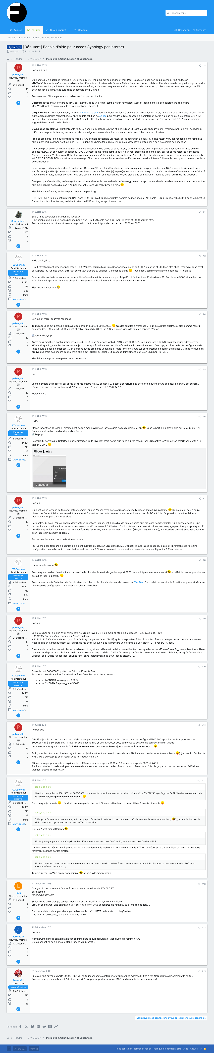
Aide (185, 1048)
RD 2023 (21, 1048)
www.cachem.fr (21, 299)
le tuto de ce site (89, 112)
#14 (204, 927)
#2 (204, 212)
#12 (204, 780)
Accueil (194, 1048)
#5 (204, 369)
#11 (204, 725)
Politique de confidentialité (167, 1048)
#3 (204, 255)
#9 (204, 618)
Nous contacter (124, 1048)
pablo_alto (15, 51)
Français (34, 1048)
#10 (204, 666)
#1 (204, 65)
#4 (204, 314)
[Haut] (201, 1048)
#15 (204, 971)
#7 (204, 498)
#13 (204, 884)
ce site (102, 115)
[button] (69, 30)
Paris (25, 295)
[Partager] (200, 65)
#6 (204, 416)
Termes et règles (142, 1048)
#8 (204, 560)
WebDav (138, 582)
